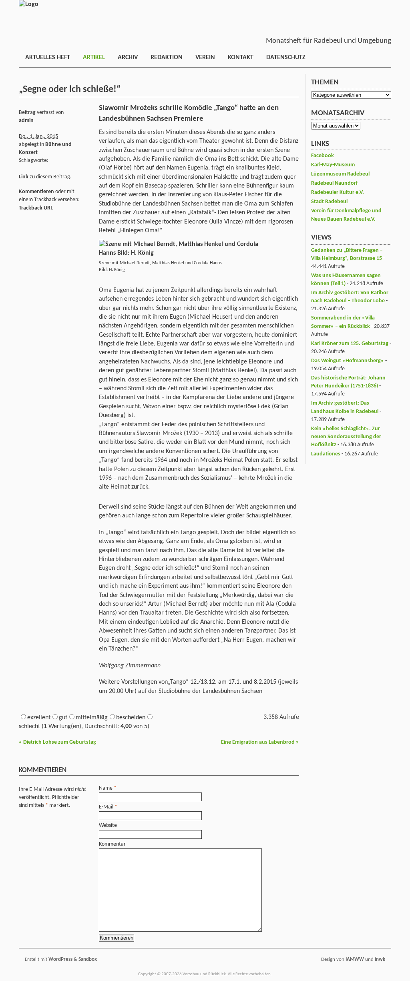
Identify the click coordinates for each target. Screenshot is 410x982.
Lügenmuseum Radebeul (340, 174)
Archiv (128, 57)
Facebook (322, 156)
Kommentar (112, 844)
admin (26, 121)
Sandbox (87, 959)
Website (108, 825)
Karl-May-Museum (333, 165)
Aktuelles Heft (47, 57)
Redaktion (167, 57)
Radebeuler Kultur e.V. (337, 193)
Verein (205, 57)
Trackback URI (35, 208)
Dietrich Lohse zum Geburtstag (57, 742)
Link (23, 177)
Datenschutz (285, 57)
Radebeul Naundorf (334, 183)
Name (106, 788)
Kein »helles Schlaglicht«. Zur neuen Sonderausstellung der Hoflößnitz (346, 437)
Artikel (94, 57)
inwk (380, 959)
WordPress (60, 959)
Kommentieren (36, 192)
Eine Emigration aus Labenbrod (260, 742)
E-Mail (106, 807)
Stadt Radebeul (329, 202)
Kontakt (240, 57)
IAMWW (355, 959)
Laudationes (325, 454)
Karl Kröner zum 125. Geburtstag (349, 344)
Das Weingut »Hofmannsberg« (347, 361)
